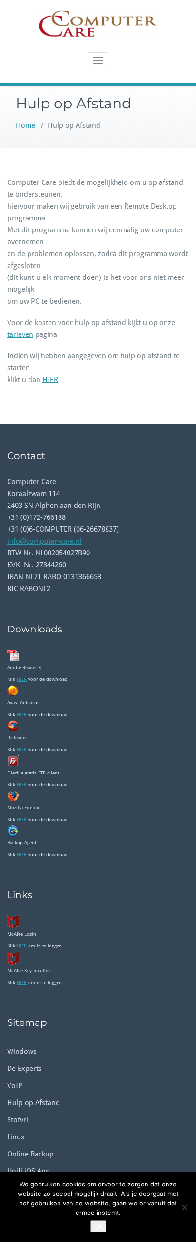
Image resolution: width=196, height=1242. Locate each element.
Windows (22, 1051)
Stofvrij (18, 1120)
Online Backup (30, 1154)
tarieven (20, 334)
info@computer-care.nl (44, 541)
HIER (50, 379)
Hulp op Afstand (33, 1103)
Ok (98, 1226)
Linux (16, 1137)
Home (25, 125)
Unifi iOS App (28, 1171)
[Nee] (184, 1207)
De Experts (24, 1068)
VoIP (14, 1085)
